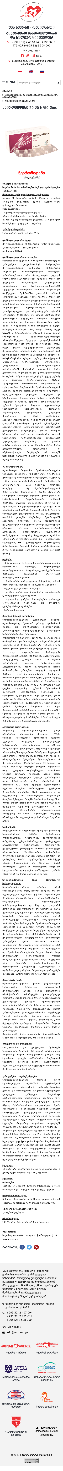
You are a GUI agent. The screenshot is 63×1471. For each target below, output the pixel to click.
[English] (31, 71)
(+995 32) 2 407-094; (26, 42)
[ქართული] (20, 71)
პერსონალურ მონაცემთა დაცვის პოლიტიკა (47, 1431)
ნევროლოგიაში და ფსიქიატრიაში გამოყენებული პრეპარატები (30, 96)
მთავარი (7, 91)
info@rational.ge (17, 1332)
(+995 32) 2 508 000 (37, 45)
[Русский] (42, 71)
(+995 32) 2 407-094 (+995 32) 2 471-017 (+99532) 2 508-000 (18, 1316)
